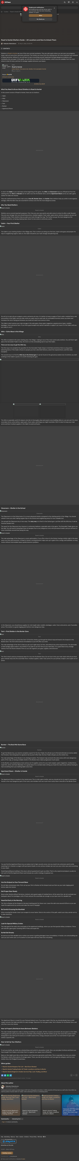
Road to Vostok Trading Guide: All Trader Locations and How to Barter (24, 1069)
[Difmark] (20, 80)
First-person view (24, 69)
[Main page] (6, 2)
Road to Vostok (12, 53)
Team (17, 1136)
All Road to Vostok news (8, 77)
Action (13, 69)
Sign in (4, 1122)
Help (2, 1136)
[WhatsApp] (8, 1075)
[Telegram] (10, 1075)
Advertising (7, 1136)
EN (45, 1136)
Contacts (26, 1136)
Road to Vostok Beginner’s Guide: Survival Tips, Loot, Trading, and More (25, 1071)
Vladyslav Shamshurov (9, 43)
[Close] (77, 2)
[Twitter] (5, 1075)
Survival (44, 69)
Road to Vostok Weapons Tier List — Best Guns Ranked (19, 1066)
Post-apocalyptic (38, 69)
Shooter (17, 69)
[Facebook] (2, 1075)
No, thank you (40, 19)
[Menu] (73, 2)
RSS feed (40, 1136)
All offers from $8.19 (39, 84)
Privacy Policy (33, 1136)
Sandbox (31, 69)
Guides (29, 1078)
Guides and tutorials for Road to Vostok (15, 1078)
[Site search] (65, 2)
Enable (23, 1159)
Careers (21, 1136)
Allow (40, 15)
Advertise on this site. (7, 1145)
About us (13, 1136)
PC (3, 1078)
